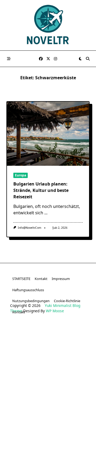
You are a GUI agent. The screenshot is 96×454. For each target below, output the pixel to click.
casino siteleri (28, 340)
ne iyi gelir (16, 445)
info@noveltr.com (29, 228)
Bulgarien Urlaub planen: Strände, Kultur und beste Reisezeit (41, 190)
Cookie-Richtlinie (67, 300)
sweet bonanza (19, 332)
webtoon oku (27, 429)
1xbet (77, 348)
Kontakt (41, 278)
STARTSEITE (21, 278)
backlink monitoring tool (68, 445)
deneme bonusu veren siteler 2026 (48, 372)
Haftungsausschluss (28, 289)
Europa (20, 175)
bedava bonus (55, 348)
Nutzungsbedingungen (31, 300)
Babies (36, 445)
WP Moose (55, 310)
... (45, 213)
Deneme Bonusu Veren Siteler (48, 364)
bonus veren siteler (62, 340)
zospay (74, 429)
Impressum (61, 278)
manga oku (53, 429)
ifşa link (76, 421)
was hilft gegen (23, 437)
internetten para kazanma (64, 437)
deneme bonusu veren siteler (63, 332)
